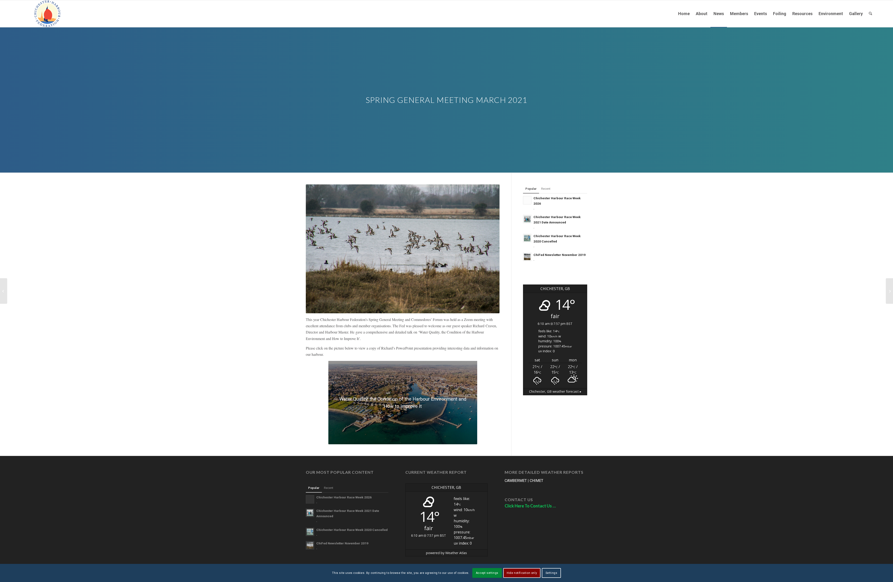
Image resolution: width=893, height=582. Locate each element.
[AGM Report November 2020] (3, 291)
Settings (551, 573)
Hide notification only (522, 573)
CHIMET (536, 480)
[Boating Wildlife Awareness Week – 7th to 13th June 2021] (889, 291)
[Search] (870, 13)
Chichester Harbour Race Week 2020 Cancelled (352, 530)
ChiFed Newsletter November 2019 (559, 255)
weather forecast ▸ (555, 391)
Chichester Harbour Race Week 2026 (344, 497)
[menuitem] (684, 13)
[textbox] (403, 329)
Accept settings (487, 573)
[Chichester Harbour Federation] (47, 13)
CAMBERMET (516, 480)
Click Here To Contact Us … (530, 505)
